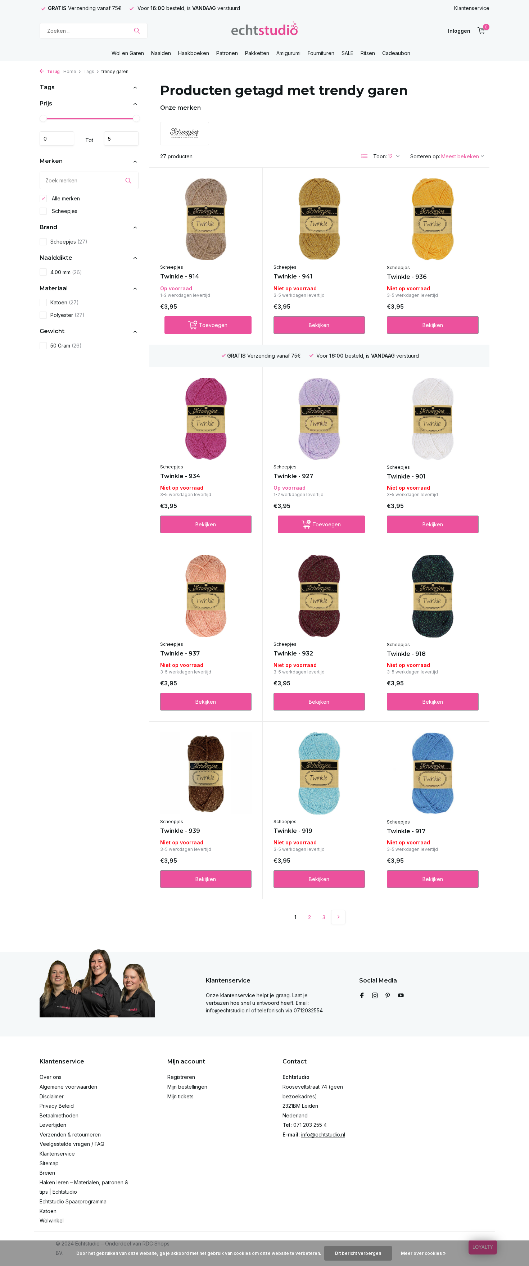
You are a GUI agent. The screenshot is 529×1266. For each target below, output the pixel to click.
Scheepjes (63, 211)
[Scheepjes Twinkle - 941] (319, 219)
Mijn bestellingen (187, 1087)
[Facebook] (362, 996)
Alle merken (65, 198)
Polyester (67, 315)
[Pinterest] (388, 996)
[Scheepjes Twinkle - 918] (433, 596)
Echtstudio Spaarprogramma (73, 1201)
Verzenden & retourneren (70, 1134)
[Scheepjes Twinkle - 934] (206, 419)
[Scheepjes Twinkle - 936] (433, 219)
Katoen (64, 303)
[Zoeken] (137, 30)
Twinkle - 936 (407, 276)
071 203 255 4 (310, 1125)
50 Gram (66, 346)
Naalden (161, 53)
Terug (53, 71)
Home (69, 71)
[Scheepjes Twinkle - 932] (319, 596)
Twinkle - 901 (406, 476)
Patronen (227, 53)
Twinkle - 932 (293, 653)
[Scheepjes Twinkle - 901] (433, 419)
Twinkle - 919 (292, 830)
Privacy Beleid (57, 1106)
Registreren (181, 1077)
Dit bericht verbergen (358, 1253)
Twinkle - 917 (406, 831)
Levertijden (53, 1125)
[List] (364, 156)
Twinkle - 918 (406, 653)
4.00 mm (66, 272)
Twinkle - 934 (180, 476)
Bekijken (319, 325)
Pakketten (257, 53)
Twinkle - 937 (180, 653)
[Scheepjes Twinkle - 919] (319, 773)
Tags (88, 71)
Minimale (57, 139)
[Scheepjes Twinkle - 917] (433, 773)
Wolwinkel (52, 1220)
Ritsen (368, 53)
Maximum (121, 139)
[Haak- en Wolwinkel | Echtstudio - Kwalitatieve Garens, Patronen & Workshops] (264, 30)
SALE (347, 53)
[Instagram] (375, 996)
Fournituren (321, 53)
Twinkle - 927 (293, 476)
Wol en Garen (128, 53)
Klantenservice (471, 8)
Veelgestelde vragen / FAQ (72, 1144)
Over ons (51, 1077)
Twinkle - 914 (179, 276)
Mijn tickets (180, 1096)
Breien (47, 1173)
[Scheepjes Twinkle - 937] (206, 596)
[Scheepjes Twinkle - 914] (206, 219)
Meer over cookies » (423, 1253)
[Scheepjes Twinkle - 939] (206, 773)
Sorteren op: (425, 156)
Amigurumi (288, 53)
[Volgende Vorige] (338, 917)
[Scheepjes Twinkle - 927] (319, 419)
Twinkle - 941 (293, 276)
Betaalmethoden (59, 1115)
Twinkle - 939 (180, 830)
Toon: (380, 156)
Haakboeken (193, 53)
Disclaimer (52, 1096)
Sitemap (49, 1163)
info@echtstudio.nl (323, 1134)
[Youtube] (401, 996)
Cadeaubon (396, 53)
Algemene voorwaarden (68, 1087)
